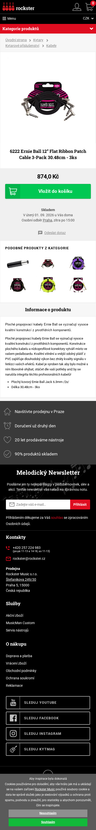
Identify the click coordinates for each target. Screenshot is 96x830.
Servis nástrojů (17, 630)
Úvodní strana (16, 40)
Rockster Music (45, 789)
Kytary (38, 40)
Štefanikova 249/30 (21, 579)
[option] (48, 97)
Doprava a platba (19, 656)
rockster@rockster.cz (29, 558)
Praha (47, 220)
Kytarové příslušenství (22, 46)
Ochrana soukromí (20, 678)
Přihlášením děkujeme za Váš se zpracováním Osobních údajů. (47, 521)
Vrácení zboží (16, 663)
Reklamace (14, 685)
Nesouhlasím (47, 813)
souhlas (57, 518)
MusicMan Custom (20, 623)
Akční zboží (14, 615)
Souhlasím (48, 822)
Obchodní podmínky (21, 671)
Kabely (51, 46)
